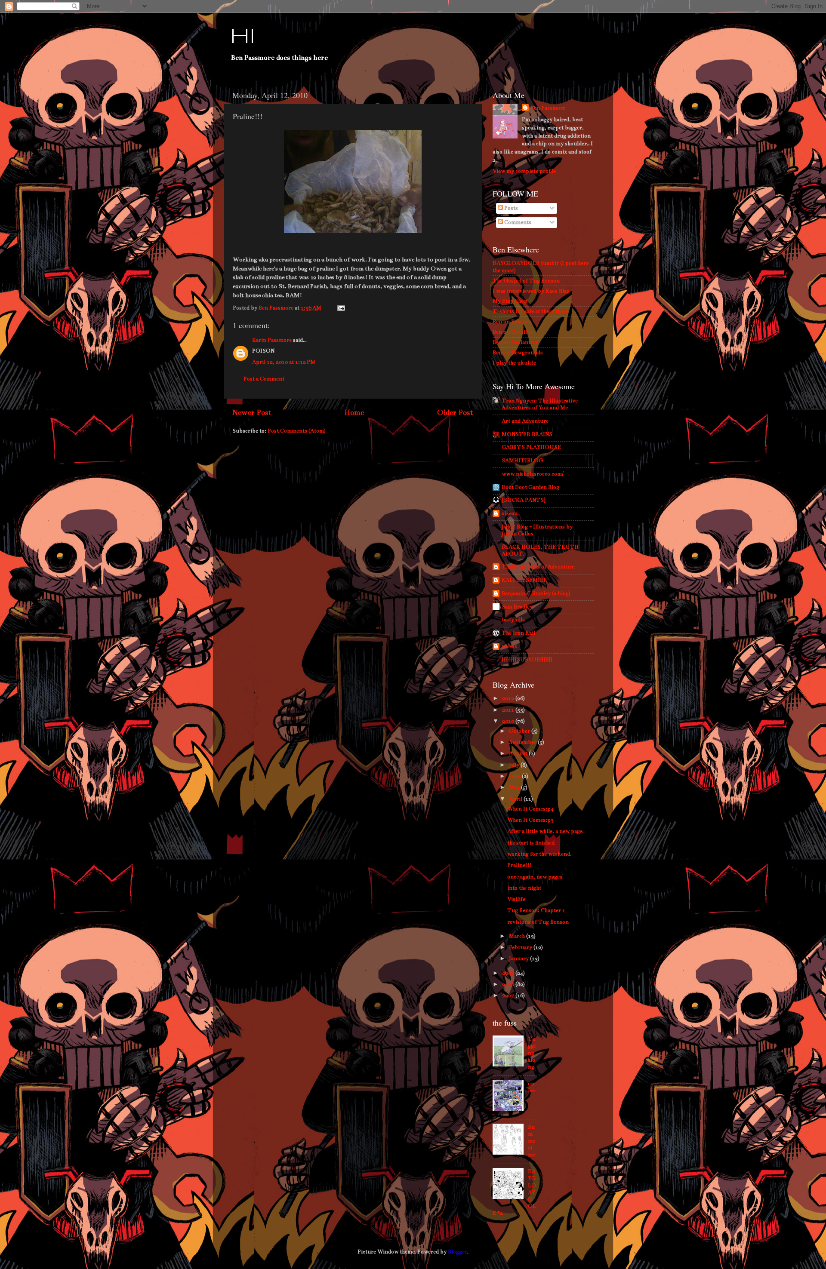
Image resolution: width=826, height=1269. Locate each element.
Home (354, 412)
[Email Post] (340, 307)
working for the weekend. (539, 854)
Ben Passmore (547, 107)
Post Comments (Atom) (297, 430)
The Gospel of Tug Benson (526, 280)
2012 (508, 698)
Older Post (455, 412)
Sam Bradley (517, 606)
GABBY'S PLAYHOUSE (531, 447)
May (515, 787)
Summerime (531, 1141)
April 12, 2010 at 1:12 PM (283, 362)
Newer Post (251, 412)
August (519, 753)
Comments (517, 222)
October (520, 731)
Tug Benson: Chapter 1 (536, 910)
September (523, 742)
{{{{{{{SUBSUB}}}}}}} (527, 659)
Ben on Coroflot (512, 332)
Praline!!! (519, 865)
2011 (508, 710)
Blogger (457, 1251)
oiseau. (510, 513)
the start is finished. (531, 842)
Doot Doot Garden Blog (530, 487)
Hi (242, 37)
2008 (508, 984)
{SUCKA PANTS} (524, 500)
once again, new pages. (535, 876)
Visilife (516, 899)
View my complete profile (524, 171)
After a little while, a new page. (545, 831)
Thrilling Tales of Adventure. (539, 566)
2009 (508, 973)
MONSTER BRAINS (527, 434)
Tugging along (532, 1052)
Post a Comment (263, 378)
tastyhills (513, 619)
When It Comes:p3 (530, 820)
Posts (510, 208)
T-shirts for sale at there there (530, 311)
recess (509, 646)
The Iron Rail (518, 633)
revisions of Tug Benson (538, 922)
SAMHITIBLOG (522, 460)
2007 (508, 995)
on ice (531, 1087)
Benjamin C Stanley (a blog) (536, 593)
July (515, 765)
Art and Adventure (525, 421)
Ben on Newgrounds (518, 352)
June (515, 776)
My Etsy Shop (510, 301)
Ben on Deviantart (515, 342)
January (519, 958)
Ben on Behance (512, 321)
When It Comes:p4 (530, 808)
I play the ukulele (514, 362)
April (516, 799)
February (521, 947)
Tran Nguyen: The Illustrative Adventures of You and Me (540, 404)
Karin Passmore (272, 340)
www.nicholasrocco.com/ (533, 473)
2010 (508, 721)
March (517, 936)
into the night (524, 888)
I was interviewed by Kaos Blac (531, 291)
